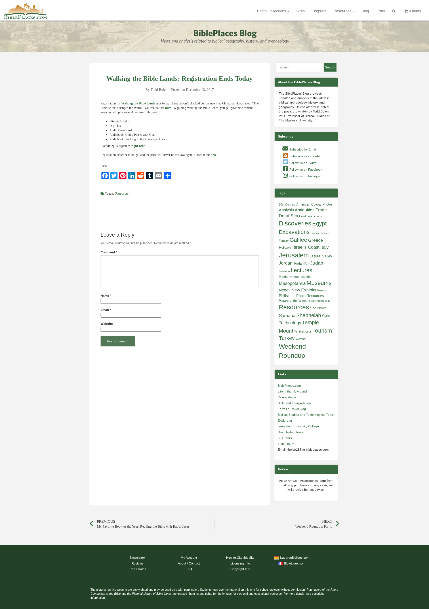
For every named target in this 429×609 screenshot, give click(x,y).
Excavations (294, 232)
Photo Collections (272, 11)
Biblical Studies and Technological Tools (306, 414)
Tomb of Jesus (302, 331)
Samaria (287, 315)
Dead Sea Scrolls (310, 216)
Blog (365, 11)
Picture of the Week (293, 300)
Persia (321, 290)
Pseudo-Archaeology (318, 300)
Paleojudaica (287, 397)
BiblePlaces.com (289, 385)
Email (106, 310)
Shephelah (308, 315)
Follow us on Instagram (305, 176)
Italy (324, 247)
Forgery (284, 240)
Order (380, 11)
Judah (316, 262)
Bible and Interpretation (294, 403)
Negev (284, 290)
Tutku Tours (286, 444)
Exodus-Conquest (320, 233)
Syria (326, 316)
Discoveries (295, 223)
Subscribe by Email (302, 149)
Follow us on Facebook (305, 169)
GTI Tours (285, 438)
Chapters (319, 11)
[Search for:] (299, 67)
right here (138, 146)
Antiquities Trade (311, 210)
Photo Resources (310, 296)
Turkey (287, 338)
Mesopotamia (292, 283)
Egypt (319, 223)
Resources (343, 11)
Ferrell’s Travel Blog (292, 409)
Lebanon (284, 271)
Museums (319, 283)
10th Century (287, 204)
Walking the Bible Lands (138, 103)
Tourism (322, 330)
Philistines (287, 296)
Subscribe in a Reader (304, 156)
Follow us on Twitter (303, 163)
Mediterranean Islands (295, 276)
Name (106, 295)
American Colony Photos (314, 204)
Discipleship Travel (291, 432)
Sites (300, 11)
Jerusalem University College (298, 426)
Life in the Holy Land (292, 391)
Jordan (285, 263)
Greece (315, 240)
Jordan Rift (301, 263)
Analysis (286, 210)
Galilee (298, 240)
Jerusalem (294, 255)
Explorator (285, 420)
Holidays (285, 247)
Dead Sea (288, 215)
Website (107, 323)
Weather (301, 339)
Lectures (301, 270)
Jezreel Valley (321, 256)
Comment (109, 252)
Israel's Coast (306, 247)
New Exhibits (303, 290)
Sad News (318, 308)
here (168, 108)
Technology (290, 322)
